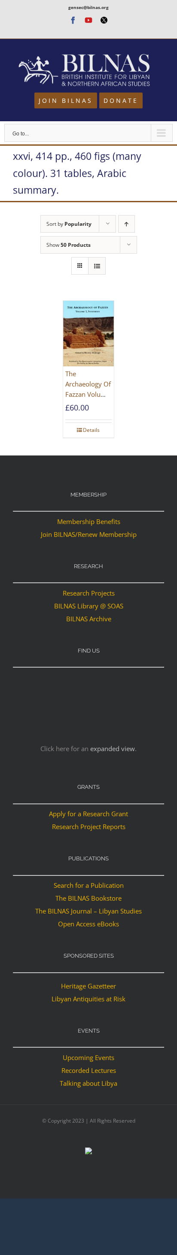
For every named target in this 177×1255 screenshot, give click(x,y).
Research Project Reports (88, 826)
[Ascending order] (126, 224)
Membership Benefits (88, 521)
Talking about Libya (88, 1083)
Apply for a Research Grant (88, 813)
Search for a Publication (89, 885)
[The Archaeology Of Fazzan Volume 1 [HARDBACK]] (88, 333)
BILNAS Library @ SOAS (88, 606)
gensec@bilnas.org (88, 7)
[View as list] (96, 266)
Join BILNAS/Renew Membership (89, 534)
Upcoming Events (88, 1057)
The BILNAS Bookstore (88, 898)
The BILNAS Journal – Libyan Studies (88, 911)
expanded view (112, 748)
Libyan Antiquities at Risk (88, 998)
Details (91, 430)
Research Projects (89, 593)
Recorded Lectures (88, 1070)
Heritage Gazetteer (88, 986)
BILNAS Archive (88, 618)
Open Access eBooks (88, 924)
